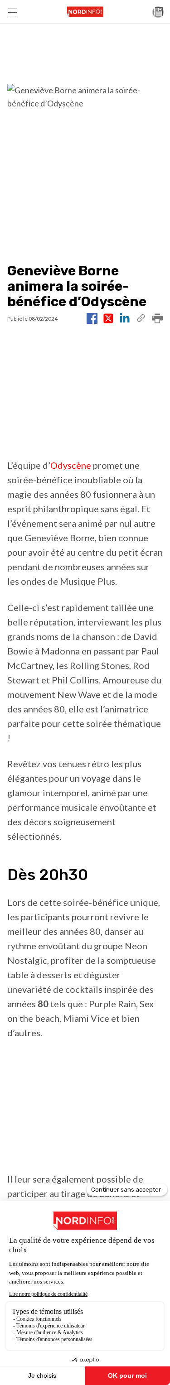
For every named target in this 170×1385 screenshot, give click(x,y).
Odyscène (70, 465)
